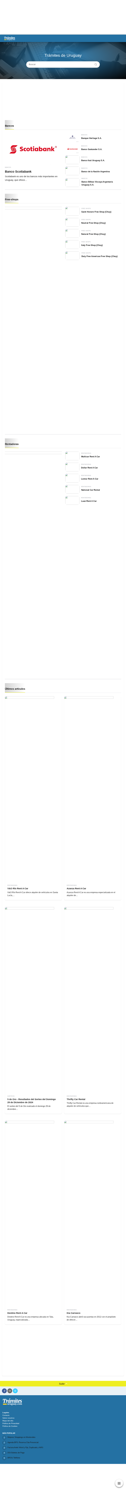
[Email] (9, 1390)
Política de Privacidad (10, 1423)
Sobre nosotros (8, 1418)
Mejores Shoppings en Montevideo (21, 1437)
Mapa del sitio (7, 1421)
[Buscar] (94, 63)
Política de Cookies (9, 1426)
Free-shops (11, 199)
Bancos (9, 125)
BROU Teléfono (14, 1458)
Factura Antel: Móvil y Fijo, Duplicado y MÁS (25, 1447)
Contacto (5, 1415)
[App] (15, 1390)
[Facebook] (4, 1390)
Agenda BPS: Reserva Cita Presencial (23, 1442)
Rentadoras (12, 444)
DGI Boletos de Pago (16, 1453)
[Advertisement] (63, 17)
